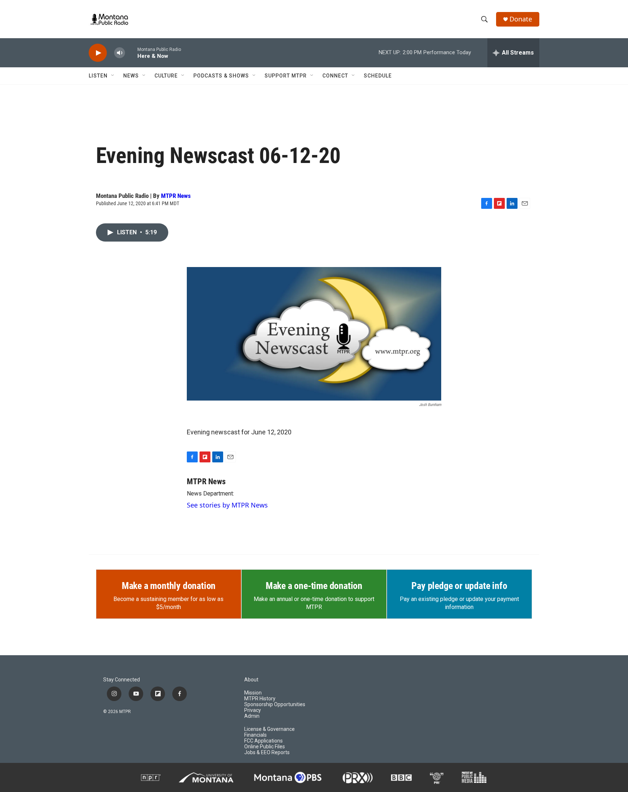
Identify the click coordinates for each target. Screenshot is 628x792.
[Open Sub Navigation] (113, 76)
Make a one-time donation (314, 585)
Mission (253, 693)
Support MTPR (286, 76)
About (251, 679)
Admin (251, 716)
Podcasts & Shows (221, 76)
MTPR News (176, 195)
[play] (98, 53)
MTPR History (259, 698)
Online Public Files (264, 746)
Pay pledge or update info (459, 585)
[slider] (131, 52)
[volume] (119, 53)
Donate (521, 19)
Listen (98, 76)
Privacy (252, 710)
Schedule (378, 76)
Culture (166, 76)
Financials (255, 735)
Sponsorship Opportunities (274, 704)
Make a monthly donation (169, 585)
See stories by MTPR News (227, 505)
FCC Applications (263, 741)
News (131, 76)
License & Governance (269, 729)
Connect (335, 76)
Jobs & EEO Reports (267, 752)
